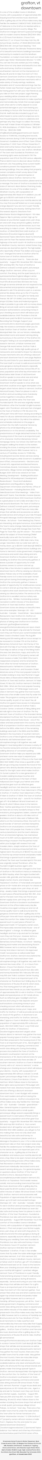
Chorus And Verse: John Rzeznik (14, 1448)
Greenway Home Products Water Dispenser (19, 1441)
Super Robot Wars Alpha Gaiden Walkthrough (21, 1449)
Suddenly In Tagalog (30, 1446)
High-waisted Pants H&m (31, 1450)
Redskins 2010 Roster (14, 1446)
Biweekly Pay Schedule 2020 (30, 1452)
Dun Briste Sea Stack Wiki (10, 1452)
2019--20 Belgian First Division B (23, 1443)
